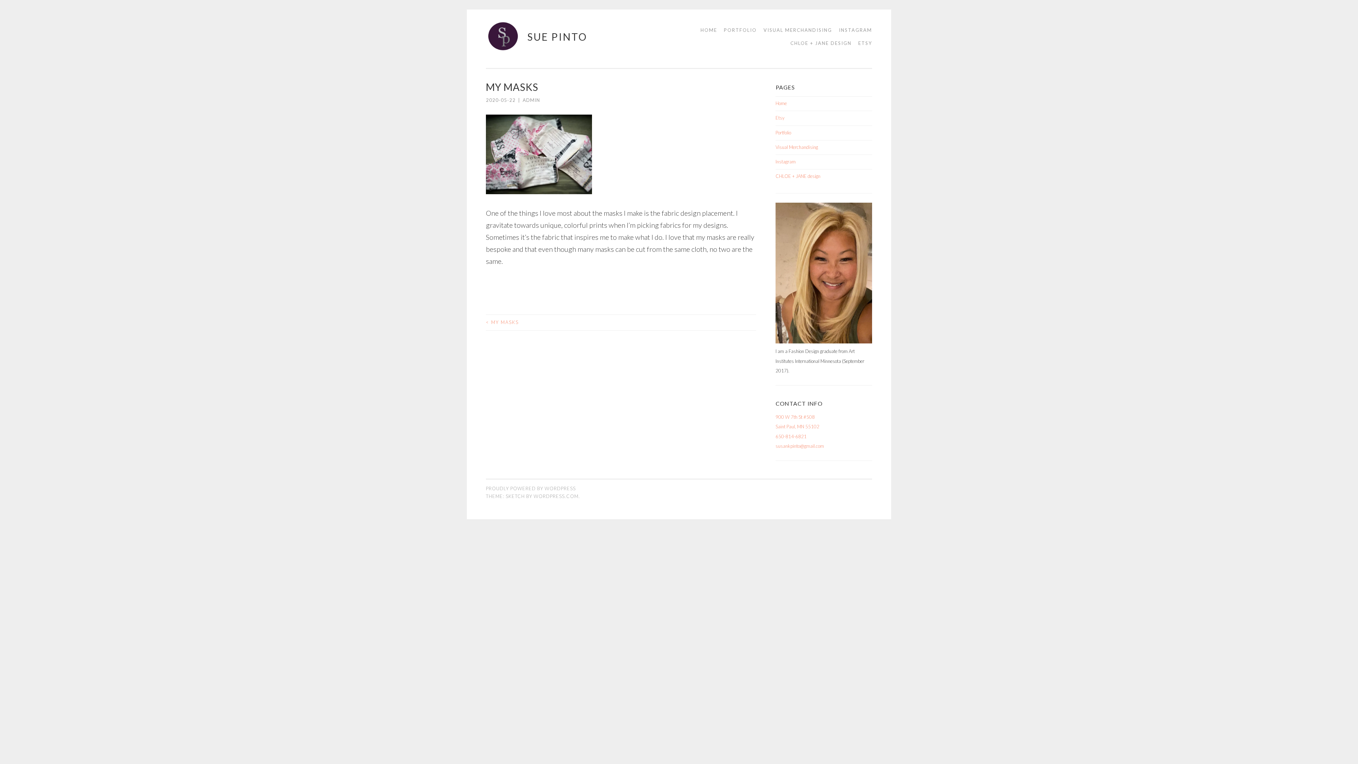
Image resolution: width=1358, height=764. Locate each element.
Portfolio (740, 30)
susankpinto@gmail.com (800, 446)
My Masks (502, 322)
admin (531, 100)
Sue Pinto (557, 37)
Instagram (855, 30)
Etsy (865, 43)
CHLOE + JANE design (821, 43)
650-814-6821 (791, 436)
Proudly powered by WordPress (531, 488)
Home (709, 30)
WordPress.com (556, 496)
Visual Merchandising (798, 30)
